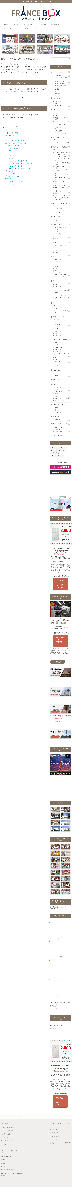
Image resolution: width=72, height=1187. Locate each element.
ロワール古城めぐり (62, 245)
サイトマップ (54, 1132)
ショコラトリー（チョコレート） (62, 122)
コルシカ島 (62, 419)
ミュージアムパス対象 (58, 450)
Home (6, 24)
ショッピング (10, 135)
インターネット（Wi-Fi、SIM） (62, 88)
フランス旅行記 (10, 184)
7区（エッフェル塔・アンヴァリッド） (62, 167)
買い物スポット (62, 105)
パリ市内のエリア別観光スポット (17, 143)
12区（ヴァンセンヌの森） (62, 182)
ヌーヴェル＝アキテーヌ (14, 166)
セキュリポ (53, 1028)
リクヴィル (62, 333)
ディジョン (62, 375)
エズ (62, 264)
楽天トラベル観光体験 (7, 1170)
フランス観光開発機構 (7, 1127)
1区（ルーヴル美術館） (62, 152)
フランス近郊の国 (11, 148)
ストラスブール (62, 329)
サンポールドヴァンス (62, 276)
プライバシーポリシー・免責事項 (60, 1143)
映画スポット (55, 453)
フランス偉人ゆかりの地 (14, 181)
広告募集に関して (55, 1136)
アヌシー (62, 312)
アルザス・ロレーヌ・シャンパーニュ (18, 163)
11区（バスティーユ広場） (62, 178)
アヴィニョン (62, 288)
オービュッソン (62, 366)
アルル (62, 292)
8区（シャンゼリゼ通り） (62, 170)
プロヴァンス (10, 158)
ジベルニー (62, 229)
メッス (62, 326)
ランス (62, 322)
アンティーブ (62, 268)
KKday (3, 1163)
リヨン (62, 308)
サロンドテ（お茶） (62, 125)
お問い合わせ (54, 1139)
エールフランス (6, 1137)
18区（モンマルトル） (62, 195)
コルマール (62, 331)
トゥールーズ (62, 387)
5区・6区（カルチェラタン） (62, 159)
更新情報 (15, 24)
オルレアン (62, 252)
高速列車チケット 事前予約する (60, 641)
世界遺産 (54, 447)
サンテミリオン (62, 345)
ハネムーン (63, 447)
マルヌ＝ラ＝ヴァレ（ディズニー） (62, 211)
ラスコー (62, 361)
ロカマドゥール (62, 400)
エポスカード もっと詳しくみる (60, 583)
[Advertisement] (60, 788)
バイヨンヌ (62, 349)
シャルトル (62, 250)
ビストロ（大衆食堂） (62, 133)
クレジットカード (62, 91)
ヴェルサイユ (62, 208)
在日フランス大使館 (7, 1130)
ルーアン (62, 231)
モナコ (62, 266)
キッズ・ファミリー (57, 455)
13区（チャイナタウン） (62, 185)
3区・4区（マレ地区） (62, 156)
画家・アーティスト (62, 427)
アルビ (62, 394)
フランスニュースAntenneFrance (11, 1140)
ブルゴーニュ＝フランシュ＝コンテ (18, 168)
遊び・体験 (7, 28)
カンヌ (62, 270)
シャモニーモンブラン (62, 310)
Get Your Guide (6, 1156)
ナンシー (62, 324)
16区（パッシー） (62, 191)
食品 (62, 113)
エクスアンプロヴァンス (62, 290)
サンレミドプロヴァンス (62, 295)
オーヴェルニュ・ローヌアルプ (16, 161)
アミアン (62, 407)
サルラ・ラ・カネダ (62, 359)
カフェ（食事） (62, 131)
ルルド (62, 396)
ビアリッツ (62, 351)
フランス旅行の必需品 (62, 85)
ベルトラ (4, 1166)
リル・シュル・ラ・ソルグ (62, 297)
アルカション (62, 347)
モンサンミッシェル (62, 227)
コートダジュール (11, 156)
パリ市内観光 (42, 24)
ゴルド (62, 284)
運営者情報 (53, 1129)
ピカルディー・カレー (13, 176)
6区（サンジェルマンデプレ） (62, 163)
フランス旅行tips (27, 24)
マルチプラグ (54, 1031)
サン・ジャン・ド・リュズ (62, 354)
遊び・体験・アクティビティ (15, 140)
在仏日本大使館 (6, 1134)
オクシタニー (10, 173)
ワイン (62, 115)
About (35, 28)
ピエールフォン (62, 410)
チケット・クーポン (62, 81)
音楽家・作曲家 (62, 431)
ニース (62, 261)
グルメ (17, 28)
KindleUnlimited (55, 1023)
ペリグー (62, 357)
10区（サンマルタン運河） (62, 174)
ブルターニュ (10, 171)
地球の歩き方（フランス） (58, 1025)
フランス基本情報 (11, 133)
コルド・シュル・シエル (62, 398)
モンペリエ (62, 389)
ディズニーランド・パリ (62, 142)
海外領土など (10, 179)
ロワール (8, 153)
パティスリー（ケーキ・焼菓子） (62, 118)
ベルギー (62, 220)
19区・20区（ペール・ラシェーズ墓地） (62, 198)
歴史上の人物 (62, 429)
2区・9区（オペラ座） (62, 154)
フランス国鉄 (5, 1144)
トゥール (62, 248)
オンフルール (62, 236)
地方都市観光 (55, 24)
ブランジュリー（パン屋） (62, 127)
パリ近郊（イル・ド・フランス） (17, 146)
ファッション (62, 101)
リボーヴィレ (62, 335)
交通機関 (62, 94)
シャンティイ (62, 412)
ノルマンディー (10, 151)
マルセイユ (62, 286)
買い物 (26, 28)
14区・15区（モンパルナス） (62, 188)
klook (3, 1159)
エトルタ (62, 238)
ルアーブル (62, 234)
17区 (62, 193)
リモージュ (62, 363)
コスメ (62, 103)
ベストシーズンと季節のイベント (62, 78)
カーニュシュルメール (62, 274)
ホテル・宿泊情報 (62, 83)
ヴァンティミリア (62, 259)
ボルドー (62, 342)
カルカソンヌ (62, 392)
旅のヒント (62, 75)
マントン (62, 272)
